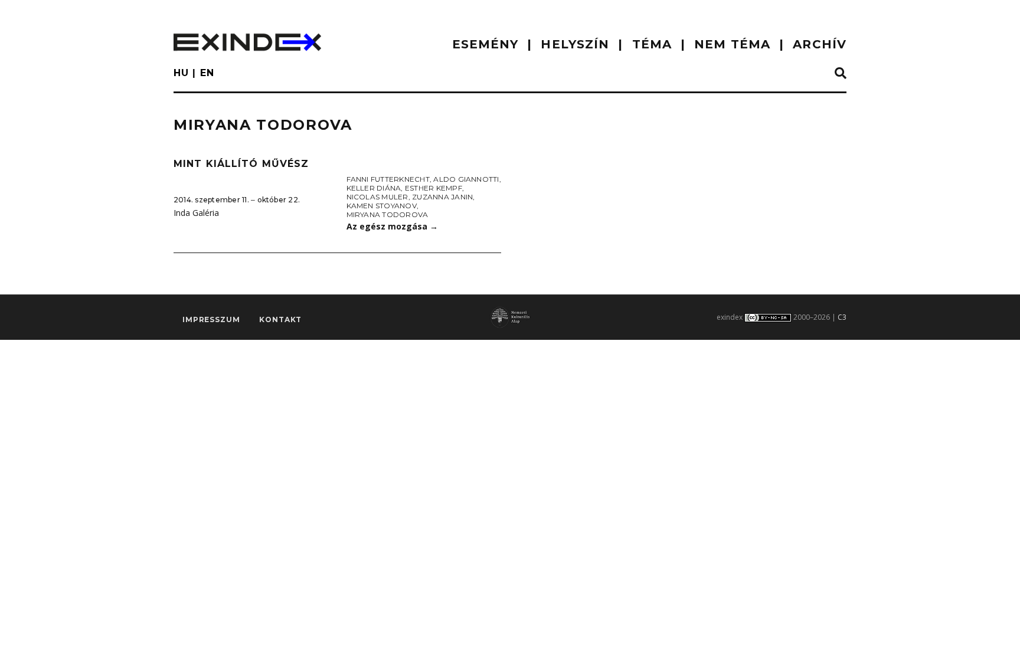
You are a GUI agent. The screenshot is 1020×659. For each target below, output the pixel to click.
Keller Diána (373, 187)
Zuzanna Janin (442, 196)
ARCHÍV (819, 44)
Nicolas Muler (377, 196)
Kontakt (280, 319)
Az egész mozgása (392, 226)
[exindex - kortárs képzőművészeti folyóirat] (247, 42)
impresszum (211, 319)
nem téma (732, 44)
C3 (842, 317)
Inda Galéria (196, 212)
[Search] (840, 73)
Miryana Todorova (387, 214)
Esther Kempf (433, 187)
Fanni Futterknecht (388, 179)
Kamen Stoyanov (381, 205)
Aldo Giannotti (466, 179)
